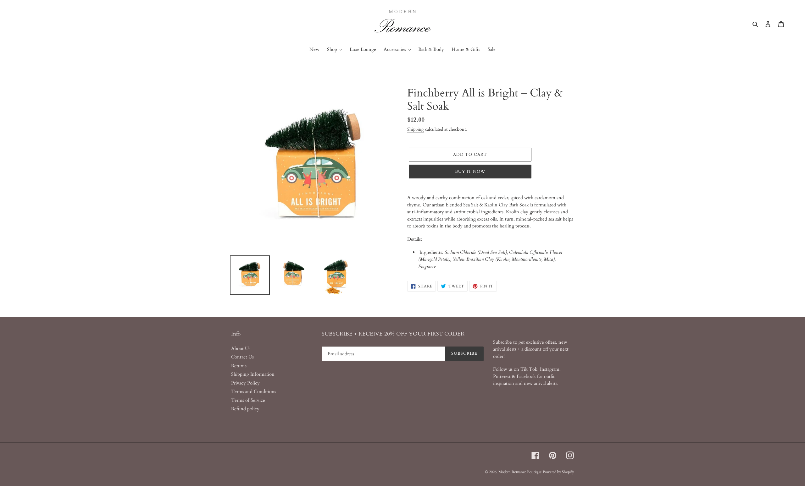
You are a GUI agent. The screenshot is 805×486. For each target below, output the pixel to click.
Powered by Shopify (558, 471)
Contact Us (242, 357)
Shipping (415, 129)
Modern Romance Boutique (519, 471)
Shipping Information (253, 374)
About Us (240, 348)
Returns (239, 366)
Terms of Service (248, 400)
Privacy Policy (245, 383)
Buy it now (470, 171)
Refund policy (245, 409)
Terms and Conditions (253, 391)
